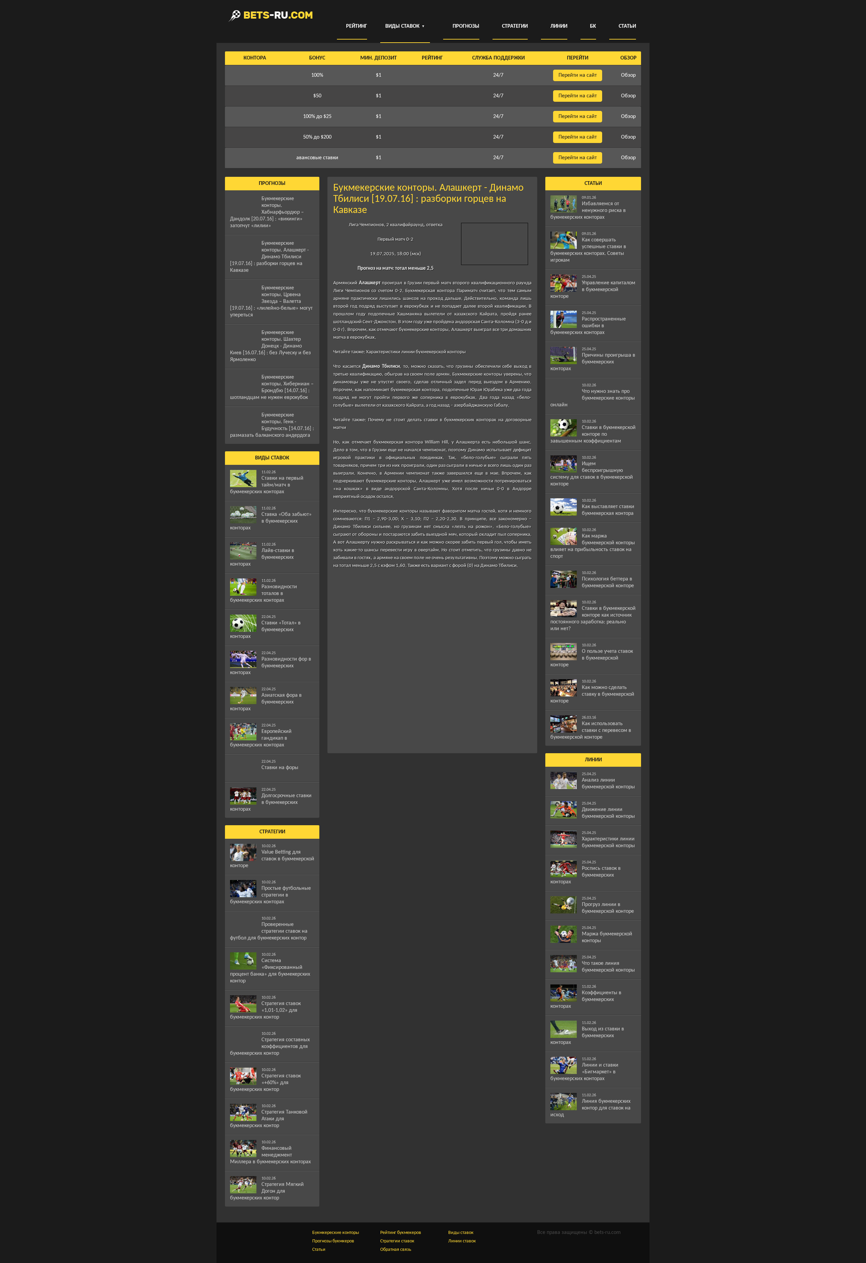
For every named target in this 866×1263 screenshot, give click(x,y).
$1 (378, 75)
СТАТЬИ (593, 183)
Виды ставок (461, 1232)
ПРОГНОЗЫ (272, 183)
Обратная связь (395, 1249)
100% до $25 (317, 116)
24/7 (498, 75)
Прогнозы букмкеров (333, 1241)
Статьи (627, 26)
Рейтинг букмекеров (400, 1232)
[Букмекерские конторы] (270, 16)
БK (593, 26)
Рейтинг (356, 26)
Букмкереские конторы (335, 1232)
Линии (558, 26)
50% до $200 (317, 137)
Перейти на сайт (578, 75)
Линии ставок (462, 1241)
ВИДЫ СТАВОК (405, 26)
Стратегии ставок (397, 1241)
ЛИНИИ (593, 760)
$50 (317, 96)
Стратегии (515, 26)
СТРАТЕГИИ (272, 832)
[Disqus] (432, 660)
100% (317, 75)
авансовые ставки (317, 158)
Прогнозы (466, 26)
